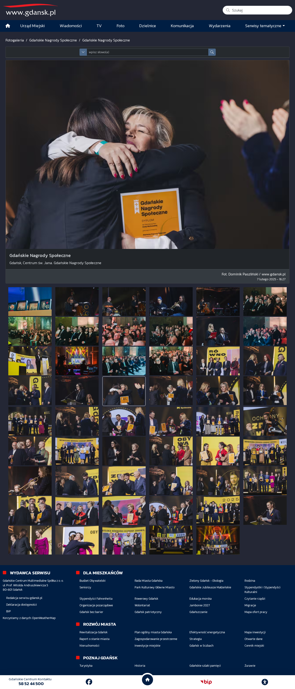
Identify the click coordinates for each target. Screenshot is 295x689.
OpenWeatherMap (44, 618)
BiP (8, 611)
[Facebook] (89, 682)
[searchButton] (212, 52)
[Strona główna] (8, 26)
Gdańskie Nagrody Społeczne (53, 40)
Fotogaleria (15, 40)
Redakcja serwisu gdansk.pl (24, 598)
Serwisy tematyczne (263, 26)
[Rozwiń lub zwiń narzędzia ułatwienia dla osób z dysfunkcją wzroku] (265, 682)
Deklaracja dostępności (21, 604)
